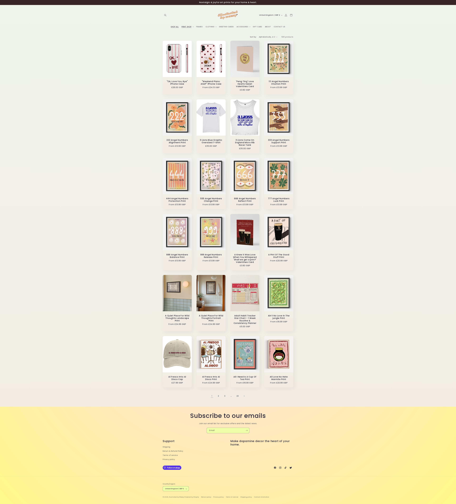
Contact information (261, 497)
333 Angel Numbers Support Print (278, 141)
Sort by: (253, 37)
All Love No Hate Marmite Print (279, 378)
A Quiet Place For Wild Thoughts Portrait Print (211, 318)
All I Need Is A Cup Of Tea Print (244, 378)
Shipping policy (246, 497)
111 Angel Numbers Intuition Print (279, 82)
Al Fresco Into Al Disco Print (211, 378)
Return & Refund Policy (173, 451)
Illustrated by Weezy (176, 497)
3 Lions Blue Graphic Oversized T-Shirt (211, 141)
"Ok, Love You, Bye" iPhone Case (177, 82)
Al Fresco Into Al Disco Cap (177, 378)
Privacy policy (169, 459)
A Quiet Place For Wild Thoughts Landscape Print (177, 318)
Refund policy (206, 497)
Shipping (166, 447)
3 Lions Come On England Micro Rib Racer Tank (245, 142)
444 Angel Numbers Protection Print (177, 199)
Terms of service (170, 455)
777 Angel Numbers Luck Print (278, 199)
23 (238, 396)
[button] (165, 15)
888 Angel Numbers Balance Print (177, 255)
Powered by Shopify (192, 497)
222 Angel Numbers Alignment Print (177, 141)
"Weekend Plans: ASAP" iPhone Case (211, 82)
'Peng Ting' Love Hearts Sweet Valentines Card (245, 84)
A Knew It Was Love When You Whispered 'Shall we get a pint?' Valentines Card (245, 258)
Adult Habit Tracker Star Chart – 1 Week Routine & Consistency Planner (245, 319)
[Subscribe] (246, 430)
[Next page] (244, 396)
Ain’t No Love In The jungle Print (279, 317)
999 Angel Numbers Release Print (211, 255)
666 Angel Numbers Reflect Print (245, 199)
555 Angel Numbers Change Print (211, 199)
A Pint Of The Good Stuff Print (278, 255)
